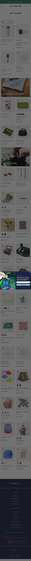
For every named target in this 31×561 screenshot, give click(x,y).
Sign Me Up (23, 284)
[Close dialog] (30, 272)
